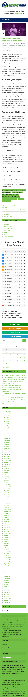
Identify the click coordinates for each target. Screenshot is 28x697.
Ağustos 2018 (7, 598)
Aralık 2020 (6, 549)
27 (20, 360)
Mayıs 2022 (6, 515)
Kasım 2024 (7, 454)
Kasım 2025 (7, 430)
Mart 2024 (6, 470)
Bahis (15, 190)
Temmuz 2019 (7, 576)
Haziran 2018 (7, 602)
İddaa (3, 45)
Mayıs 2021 (6, 539)
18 (13, 357)
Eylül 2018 (6, 596)
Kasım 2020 (7, 551)
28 (24, 360)
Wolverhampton (8, 47)
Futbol (23, 43)
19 (17, 357)
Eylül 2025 (6, 434)
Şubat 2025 (6, 448)
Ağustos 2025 (7, 436)
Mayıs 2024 (6, 466)
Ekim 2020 (6, 554)
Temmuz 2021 (7, 535)
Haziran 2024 (7, 464)
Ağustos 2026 (7, 411)
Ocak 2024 (6, 474)
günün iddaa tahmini (17, 192)
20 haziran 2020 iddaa (7, 190)
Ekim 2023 (6, 480)
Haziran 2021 (7, 537)
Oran (15, 198)
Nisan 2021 (6, 541)
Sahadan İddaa (18, 13)
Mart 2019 (6, 584)
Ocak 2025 (6, 450)
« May (3, 367)
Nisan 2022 (6, 517)
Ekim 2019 (6, 570)
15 (3, 357)
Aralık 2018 (6, 590)
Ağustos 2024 (7, 460)
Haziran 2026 (7, 415)
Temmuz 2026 (7, 413)
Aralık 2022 (6, 501)
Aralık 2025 (6, 428)
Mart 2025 (6, 446)
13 (20, 355)
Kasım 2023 (7, 478)
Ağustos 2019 (7, 574)
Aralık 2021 (6, 525)
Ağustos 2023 (7, 484)
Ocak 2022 (6, 523)
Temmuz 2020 (7, 560)
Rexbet (5, 234)
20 (20, 357)
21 (24, 357)
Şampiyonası (10, 236)
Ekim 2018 (6, 594)
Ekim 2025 (6, 432)
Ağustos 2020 (7, 558)
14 (24, 355)
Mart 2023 (6, 495)
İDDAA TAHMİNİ (9, 45)
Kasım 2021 (7, 527)
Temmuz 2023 (7, 487)
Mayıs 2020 (6, 564)
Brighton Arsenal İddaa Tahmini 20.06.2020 (14, 210)
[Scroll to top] (25, 694)
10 (10, 355)
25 (13, 360)
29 (3, 363)
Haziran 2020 (7, 562)
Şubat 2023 (6, 497)
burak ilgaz (16, 43)
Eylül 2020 (6, 556)
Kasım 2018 (7, 592)
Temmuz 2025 (7, 438)
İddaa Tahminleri (15, 196)
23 (6, 360)
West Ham (20, 198)
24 (10, 360)
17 (10, 357)
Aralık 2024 (6, 452)
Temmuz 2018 (7, 600)
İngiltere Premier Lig (18, 45)
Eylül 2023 (6, 482)
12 (17, 355)
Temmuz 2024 (7, 462)
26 (17, 360)
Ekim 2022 (6, 505)
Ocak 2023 (6, 499)
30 (6, 363)
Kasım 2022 (7, 503)
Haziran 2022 (7, 513)
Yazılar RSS (5, 644)
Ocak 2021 (6, 547)
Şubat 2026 (6, 424)
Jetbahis (4, 172)
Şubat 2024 (6, 472)
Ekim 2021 (6, 529)
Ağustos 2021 (7, 533)
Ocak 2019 (6, 588)
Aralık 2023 (6, 476)
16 (6, 357)
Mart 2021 (6, 543)
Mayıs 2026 (6, 418)
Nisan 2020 (6, 566)
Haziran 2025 (7, 440)
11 (13, 355)
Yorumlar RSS (5, 648)
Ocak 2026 (6, 426)
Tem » (7, 367)
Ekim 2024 (6, 456)
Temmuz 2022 (7, 511)
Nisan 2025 (6, 444)
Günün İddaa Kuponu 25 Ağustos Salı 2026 (14, 375)
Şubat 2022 (6, 521)
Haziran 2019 (7, 578)
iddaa (17, 194)
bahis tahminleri (6, 192)
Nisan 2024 (6, 468)
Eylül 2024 (6, 458)
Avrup (5, 236)
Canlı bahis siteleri (8, 228)
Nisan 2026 (6, 420)
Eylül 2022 (6, 507)
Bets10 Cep (7, 230)
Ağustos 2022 (7, 509)
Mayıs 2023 (6, 491)
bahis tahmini (22, 190)
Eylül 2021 (6, 531)
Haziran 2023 (7, 489)
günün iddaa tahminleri (8, 194)
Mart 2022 (6, 519)
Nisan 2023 (6, 493)
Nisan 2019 (6, 582)
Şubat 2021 (6, 545)
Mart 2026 (6, 422)
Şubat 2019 (6, 586)
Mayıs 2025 (6, 442)
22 (3, 360)
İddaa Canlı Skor (8, 216)
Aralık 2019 (6, 568)
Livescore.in (7, 214)
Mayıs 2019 (6, 580)
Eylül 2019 (6, 572)
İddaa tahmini (5, 196)
